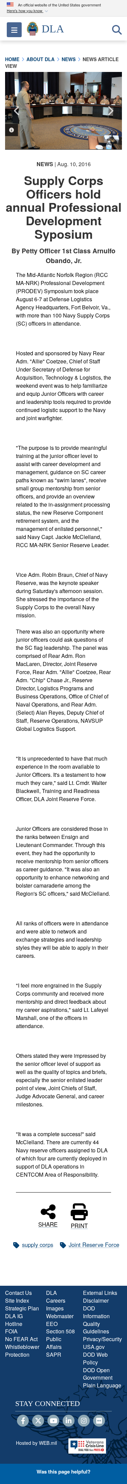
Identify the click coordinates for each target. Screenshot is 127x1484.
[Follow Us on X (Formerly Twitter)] (38, 1421)
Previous (17, 111)
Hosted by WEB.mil (36, 1442)
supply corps (37, 1244)
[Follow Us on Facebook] (23, 1421)
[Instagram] (84, 1421)
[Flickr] (99, 1421)
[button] (28, 11)
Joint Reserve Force (94, 1244)
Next (110, 111)
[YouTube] (53, 1421)
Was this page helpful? (63, 1471)
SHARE (48, 1223)
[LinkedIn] (69, 1421)
